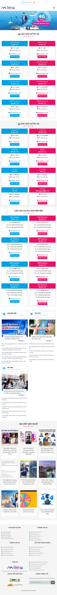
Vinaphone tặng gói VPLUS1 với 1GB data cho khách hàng (15, 344)
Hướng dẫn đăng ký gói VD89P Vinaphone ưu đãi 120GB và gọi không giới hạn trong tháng (14, 349)
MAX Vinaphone (14, 42)
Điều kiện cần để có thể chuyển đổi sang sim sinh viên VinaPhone (14, 407)
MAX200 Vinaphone (42, 81)
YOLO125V (14, 189)
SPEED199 (42, 130)
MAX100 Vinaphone (42, 62)
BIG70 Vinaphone (15, 62)
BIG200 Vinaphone (15, 101)
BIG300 (42, 149)
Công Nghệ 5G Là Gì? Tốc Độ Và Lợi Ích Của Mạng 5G (41, 347)
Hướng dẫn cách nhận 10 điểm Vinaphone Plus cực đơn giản (14, 403)
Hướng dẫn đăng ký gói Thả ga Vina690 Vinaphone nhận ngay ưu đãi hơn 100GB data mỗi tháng (14, 357)
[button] (54, 8)
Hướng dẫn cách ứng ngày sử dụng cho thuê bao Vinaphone (14, 416)
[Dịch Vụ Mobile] (8, 7)
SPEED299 (15, 149)
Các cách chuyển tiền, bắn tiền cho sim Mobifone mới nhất (41, 351)
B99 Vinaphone (42, 239)
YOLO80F (42, 189)
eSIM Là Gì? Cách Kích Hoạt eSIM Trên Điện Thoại (42, 343)
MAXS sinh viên (42, 42)
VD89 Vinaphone (14, 217)
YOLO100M (42, 169)
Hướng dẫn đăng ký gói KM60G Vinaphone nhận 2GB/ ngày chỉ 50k (14, 362)
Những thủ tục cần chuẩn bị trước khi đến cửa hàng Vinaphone (14, 399)
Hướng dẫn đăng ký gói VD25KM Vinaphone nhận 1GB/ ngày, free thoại (14, 353)
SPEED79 (14, 130)
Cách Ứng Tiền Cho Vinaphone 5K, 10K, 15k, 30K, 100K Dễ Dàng (14, 412)
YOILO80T (15, 169)
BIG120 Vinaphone (15, 81)
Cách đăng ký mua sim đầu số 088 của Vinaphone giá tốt (41, 360)
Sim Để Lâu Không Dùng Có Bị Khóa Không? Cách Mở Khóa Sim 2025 (41, 356)
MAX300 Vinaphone (42, 101)
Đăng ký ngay (15, 56)
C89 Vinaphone (14, 239)
